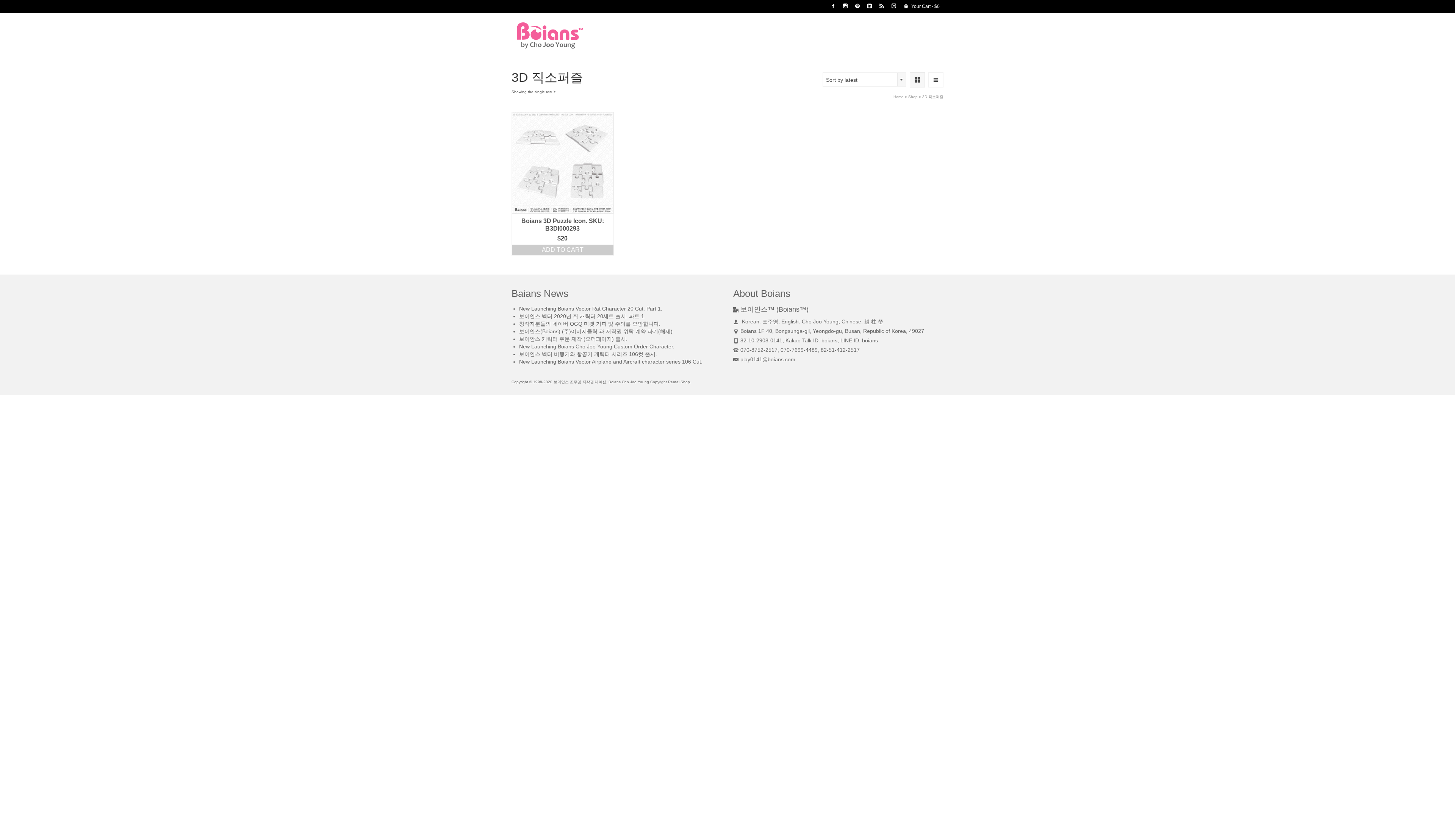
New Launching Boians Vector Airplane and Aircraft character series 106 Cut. (610, 362)
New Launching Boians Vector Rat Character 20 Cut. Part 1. (590, 309)
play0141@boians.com (767, 359)
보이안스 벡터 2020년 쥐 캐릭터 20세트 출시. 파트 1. (582, 316)
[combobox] (864, 79)
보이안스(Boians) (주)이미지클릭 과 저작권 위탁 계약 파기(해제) (596, 331)
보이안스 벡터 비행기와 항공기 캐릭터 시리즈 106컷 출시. (588, 354)
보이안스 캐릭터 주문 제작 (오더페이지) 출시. (573, 339)
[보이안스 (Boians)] (580, 35)
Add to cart (563, 250)
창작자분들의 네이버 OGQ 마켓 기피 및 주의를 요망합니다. (589, 324)
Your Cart (925, 6)
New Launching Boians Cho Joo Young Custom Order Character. (596, 346)
